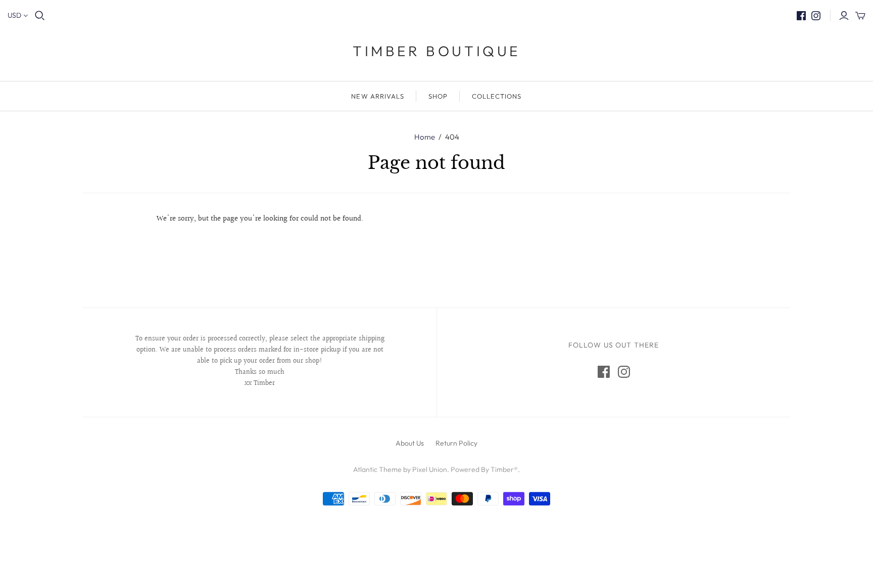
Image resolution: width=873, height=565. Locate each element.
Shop (438, 96)
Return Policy (456, 443)
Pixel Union (429, 469)
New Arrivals (377, 96)
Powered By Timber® (484, 469)
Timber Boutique (436, 51)
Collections (496, 96)
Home (424, 137)
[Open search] (40, 16)
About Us (410, 443)
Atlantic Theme (377, 469)
